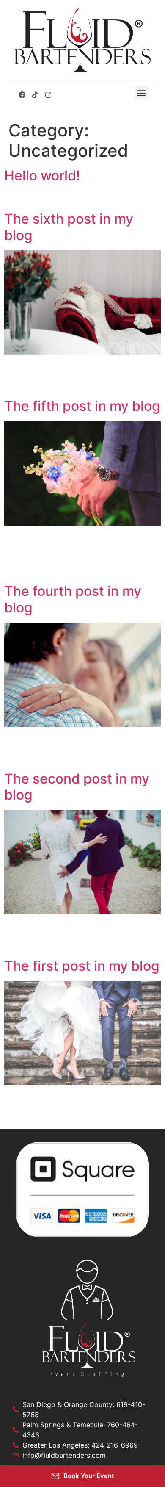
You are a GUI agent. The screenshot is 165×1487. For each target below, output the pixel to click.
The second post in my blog (76, 786)
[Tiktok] (35, 94)
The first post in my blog (82, 966)
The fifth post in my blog (82, 406)
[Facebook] (22, 94)
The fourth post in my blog (72, 599)
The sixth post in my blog (68, 226)
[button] (141, 93)
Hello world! (42, 175)
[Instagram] (48, 94)
